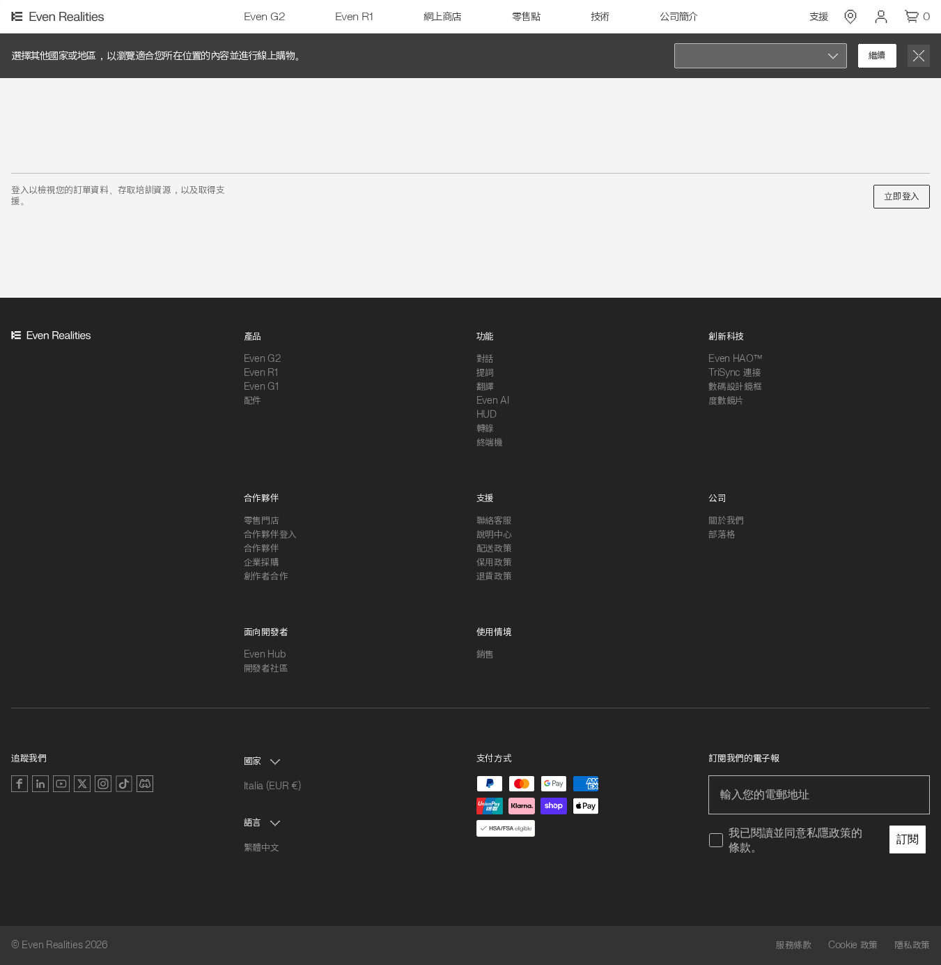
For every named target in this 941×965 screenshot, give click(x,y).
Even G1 (261, 387)
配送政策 (494, 548)
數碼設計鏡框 (734, 387)
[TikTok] (124, 783)
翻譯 (485, 387)
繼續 (877, 55)
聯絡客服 (494, 520)
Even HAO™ (735, 359)
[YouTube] (61, 783)
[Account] (881, 16)
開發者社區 (266, 668)
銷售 (485, 654)
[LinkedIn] (40, 783)
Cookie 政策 (853, 945)
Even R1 (354, 16)
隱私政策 (912, 945)
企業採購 (261, 562)
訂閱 (907, 839)
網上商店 (442, 16)
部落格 (721, 534)
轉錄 (485, 428)
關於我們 (726, 520)
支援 (818, 16)
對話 (485, 359)
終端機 (489, 442)
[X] (82, 783)
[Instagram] (103, 783)
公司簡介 (678, 16)
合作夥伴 (261, 548)
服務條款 (793, 945)
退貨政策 (494, 576)
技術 (600, 16)
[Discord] (145, 783)
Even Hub (265, 654)
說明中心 (494, 534)
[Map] (850, 16)
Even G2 (264, 16)
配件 (252, 400)
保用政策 (494, 562)
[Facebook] (19, 783)
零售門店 (261, 520)
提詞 (485, 373)
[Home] (59, 17)
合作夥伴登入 (270, 534)
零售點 (526, 16)
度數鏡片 (726, 400)
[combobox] (760, 55)
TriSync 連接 (734, 373)
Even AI (492, 400)
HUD (486, 414)
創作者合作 (266, 576)
